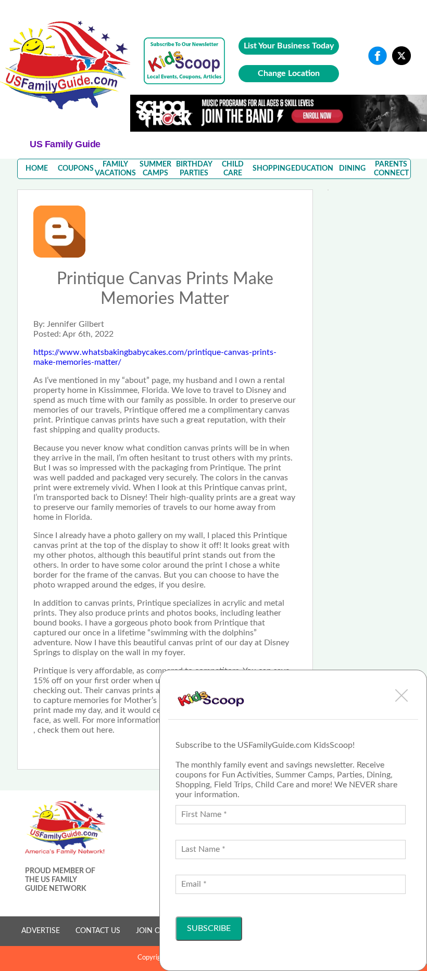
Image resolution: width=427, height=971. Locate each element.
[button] (401, 695)
